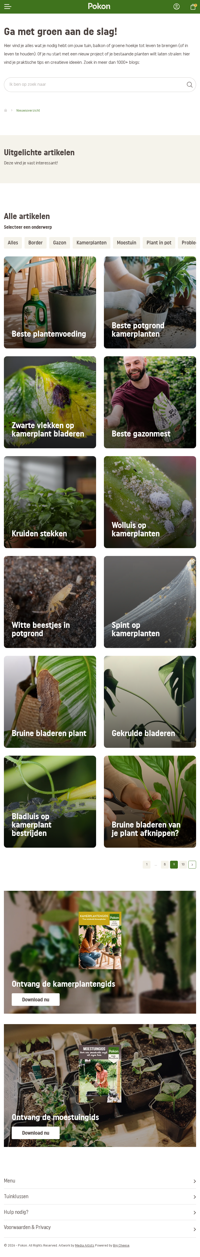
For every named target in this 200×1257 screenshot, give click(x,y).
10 (183, 864)
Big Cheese (121, 1246)
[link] (50, 302)
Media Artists (84, 1246)
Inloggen (178, 6)
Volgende (192, 865)
